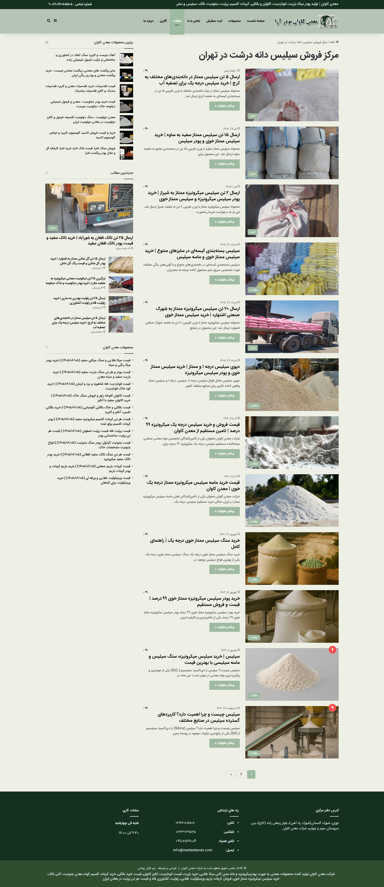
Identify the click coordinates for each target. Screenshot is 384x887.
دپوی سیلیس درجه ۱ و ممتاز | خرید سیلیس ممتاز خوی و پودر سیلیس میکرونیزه (195, 370)
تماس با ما (194, 21)
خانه (333, 42)
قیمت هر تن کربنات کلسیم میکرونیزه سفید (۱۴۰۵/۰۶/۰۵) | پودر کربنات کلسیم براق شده (89, 422)
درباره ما (149, 21)
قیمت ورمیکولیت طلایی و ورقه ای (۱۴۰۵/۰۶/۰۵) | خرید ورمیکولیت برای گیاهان (93, 481)
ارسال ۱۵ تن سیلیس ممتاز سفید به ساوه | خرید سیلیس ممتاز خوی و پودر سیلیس (197, 138)
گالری (163, 21)
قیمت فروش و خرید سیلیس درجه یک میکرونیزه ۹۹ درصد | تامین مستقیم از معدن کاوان (193, 428)
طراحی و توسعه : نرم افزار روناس (157, 868)
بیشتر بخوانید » (224, 106)
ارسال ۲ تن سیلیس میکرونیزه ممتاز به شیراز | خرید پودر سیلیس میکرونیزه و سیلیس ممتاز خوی (194, 196)
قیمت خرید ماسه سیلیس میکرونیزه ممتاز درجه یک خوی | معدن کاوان (193, 485)
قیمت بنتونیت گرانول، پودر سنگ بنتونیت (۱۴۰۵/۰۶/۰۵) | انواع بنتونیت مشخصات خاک (89, 445)
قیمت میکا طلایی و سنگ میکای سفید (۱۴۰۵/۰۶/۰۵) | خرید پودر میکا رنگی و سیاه (88, 363)
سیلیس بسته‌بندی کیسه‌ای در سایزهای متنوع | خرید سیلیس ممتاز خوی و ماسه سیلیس (192, 254)
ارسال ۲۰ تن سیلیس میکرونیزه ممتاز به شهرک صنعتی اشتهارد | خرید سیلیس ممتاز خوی (198, 312)
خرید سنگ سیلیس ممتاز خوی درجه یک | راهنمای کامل (195, 543)
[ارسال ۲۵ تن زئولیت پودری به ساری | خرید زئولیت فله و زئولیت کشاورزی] (121, 304)
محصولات (234, 21)
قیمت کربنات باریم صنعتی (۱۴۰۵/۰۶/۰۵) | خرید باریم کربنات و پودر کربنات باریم (89, 469)
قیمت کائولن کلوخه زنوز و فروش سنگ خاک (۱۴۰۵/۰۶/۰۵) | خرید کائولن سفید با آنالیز (90, 398)
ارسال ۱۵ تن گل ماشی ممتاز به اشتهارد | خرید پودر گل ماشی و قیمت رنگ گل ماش (77, 261)
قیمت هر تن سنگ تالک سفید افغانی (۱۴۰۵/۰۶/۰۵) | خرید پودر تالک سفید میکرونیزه (88, 457)
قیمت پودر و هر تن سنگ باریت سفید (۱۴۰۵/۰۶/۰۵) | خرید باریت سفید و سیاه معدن (91, 375)
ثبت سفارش (214, 21)
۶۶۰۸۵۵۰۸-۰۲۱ (62, 4)
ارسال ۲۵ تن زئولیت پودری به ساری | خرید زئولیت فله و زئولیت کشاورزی (79, 301)
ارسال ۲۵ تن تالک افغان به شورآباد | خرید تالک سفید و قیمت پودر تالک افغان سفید (89, 241)
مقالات (177, 21)
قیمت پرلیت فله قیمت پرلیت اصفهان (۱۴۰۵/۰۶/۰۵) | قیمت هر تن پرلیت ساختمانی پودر (89, 434)
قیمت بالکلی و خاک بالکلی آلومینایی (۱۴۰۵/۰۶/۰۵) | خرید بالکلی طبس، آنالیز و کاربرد (88, 410)
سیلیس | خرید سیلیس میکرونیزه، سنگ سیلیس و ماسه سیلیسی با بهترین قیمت (194, 659)
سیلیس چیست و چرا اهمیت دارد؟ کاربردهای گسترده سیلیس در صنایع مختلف (199, 717)
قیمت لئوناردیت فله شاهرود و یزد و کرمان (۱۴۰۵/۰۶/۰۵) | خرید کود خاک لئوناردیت (88, 386)
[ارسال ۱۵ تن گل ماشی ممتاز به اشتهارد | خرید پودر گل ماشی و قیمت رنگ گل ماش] (121, 265)
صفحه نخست (255, 21)
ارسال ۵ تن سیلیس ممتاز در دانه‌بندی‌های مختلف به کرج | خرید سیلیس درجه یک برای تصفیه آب (192, 80)
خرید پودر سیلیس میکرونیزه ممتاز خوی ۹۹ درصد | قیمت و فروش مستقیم (194, 601)
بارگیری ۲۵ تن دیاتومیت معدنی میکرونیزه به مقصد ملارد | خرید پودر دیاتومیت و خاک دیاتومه (75, 281)
